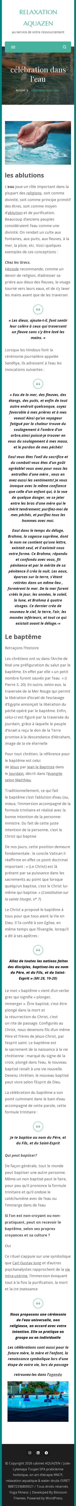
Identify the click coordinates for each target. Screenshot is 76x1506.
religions (34, 193)
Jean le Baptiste (41, 766)
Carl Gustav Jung (26, 1262)
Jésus (14, 766)
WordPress (54, 1498)
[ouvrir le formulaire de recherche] (64, 47)
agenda (55, 1374)
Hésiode (12, 269)
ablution (15, 212)
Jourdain (16, 773)
